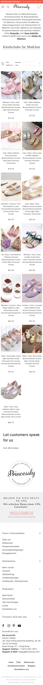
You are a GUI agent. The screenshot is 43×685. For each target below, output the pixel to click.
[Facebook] (4, 625)
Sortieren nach (18, 64)
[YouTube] (20, 625)
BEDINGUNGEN (30, 680)
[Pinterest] (15, 625)
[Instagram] (9, 625)
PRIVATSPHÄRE (13, 682)
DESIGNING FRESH (28, 682)
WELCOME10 (21, 513)
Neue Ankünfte (31, 33)
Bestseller (14, 33)
